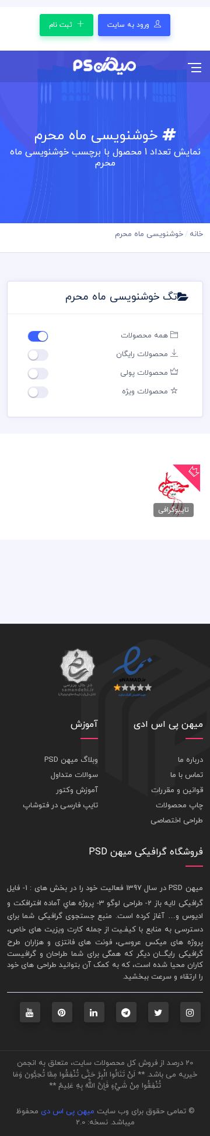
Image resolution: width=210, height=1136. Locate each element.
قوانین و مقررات (177, 790)
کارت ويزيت (63, 929)
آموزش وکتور (77, 790)
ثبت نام (62, 25)
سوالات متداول (74, 775)
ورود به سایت (129, 25)
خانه (196, 234)
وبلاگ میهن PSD (71, 760)
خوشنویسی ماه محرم (149, 234)
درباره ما (190, 760)
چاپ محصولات (179, 805)
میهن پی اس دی (67, 1111)
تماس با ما (186, 775)
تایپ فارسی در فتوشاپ (60, 805)
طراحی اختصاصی (176, 820)
